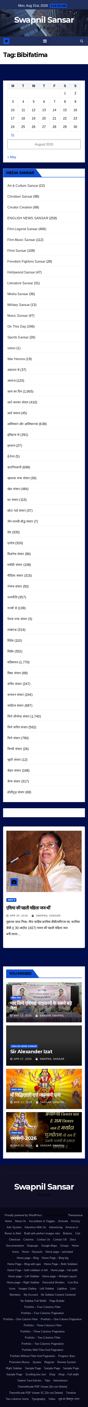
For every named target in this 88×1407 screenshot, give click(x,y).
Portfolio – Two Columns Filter (42, 1337)
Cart (77, 1233)
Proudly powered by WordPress (24, 1215)
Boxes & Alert (13, 1233)
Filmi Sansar (16, 250)
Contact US (60, 1239)
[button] (81, 41)
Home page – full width (64, 1270)
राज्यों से (12, 608)
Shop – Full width (68, 1374)
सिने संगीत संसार (17, 727)
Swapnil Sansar (44, 20)
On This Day (16, 326)
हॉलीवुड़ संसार (16, 792)
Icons (12, 1288)
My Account (31, 1294)
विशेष (10, 651)
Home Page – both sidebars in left (27, 1270)
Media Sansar (17, 294)
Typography (38, 1398)
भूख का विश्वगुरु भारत (68, 1398)
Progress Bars (66, 1356)
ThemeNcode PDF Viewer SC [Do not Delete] (36, 1392)
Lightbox (62, 1288)
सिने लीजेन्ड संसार (18, 716)
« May (11, 157)
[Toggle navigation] (45, 41)
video (11, 348)
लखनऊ (12, 629)
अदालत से (13, 370)
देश (9, 532)
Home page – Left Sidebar (23, 1276)
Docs (73, 1239)
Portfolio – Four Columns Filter (42, 1306)
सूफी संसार (14, 759)
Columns (28, 1239)
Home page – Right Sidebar (23, 1282)
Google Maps (49, 1245)
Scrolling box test (35, 1374)
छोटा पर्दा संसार (16, 510)
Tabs (47, 1380)
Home (8, 1221)
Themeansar (75, 1215)
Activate (63, 1221)
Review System (66, 1362)
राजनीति (12, 597)
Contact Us (43, 1239)
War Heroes (16, 359)
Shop (52, 1374)
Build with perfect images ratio (42, 1233)
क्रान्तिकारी (14, 467)
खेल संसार (13, 489)
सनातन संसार (15, 694)
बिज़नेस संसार (15, 554)
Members (15, 1294)
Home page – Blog (28, 1257)
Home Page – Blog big (55, 1257)
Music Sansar (17, 315)
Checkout (14, 1239)
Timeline (71, 1392)
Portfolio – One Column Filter (20, 1319)
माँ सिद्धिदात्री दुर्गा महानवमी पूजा (35, 1095)
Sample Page (33, 1368)
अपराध (11, 380)
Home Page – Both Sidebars (61, 1264)
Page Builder (56, 1300)
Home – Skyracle (32, 1251)
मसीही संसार (14, 564)
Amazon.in (71, 1227)
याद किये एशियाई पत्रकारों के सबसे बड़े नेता (41, 1005)
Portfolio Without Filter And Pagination (32, 1356)
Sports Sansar (18, 337)
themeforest (60, 1380)
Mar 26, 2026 (23, 1145)
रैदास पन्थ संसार (17, 619)
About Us (20, 1221)
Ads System (14, 1227)
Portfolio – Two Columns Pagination (42, 1343)
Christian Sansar (19, 196)
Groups (64, 1245)
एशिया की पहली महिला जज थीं (28, 908)
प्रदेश (10, 543)
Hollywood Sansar (21, 272)
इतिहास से (13, 435)
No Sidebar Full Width (33, 1300)
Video (52, 1398)
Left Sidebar (47, 1288)
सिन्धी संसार (14, 749)
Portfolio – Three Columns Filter (42, 1325)
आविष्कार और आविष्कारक (22, 424)
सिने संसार (13, 738)
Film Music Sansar (21, 240)
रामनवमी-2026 (23, 1138)
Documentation (15, 1245)
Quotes (37, 1362)
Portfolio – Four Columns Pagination (42, 1313)
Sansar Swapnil (51, 1015)
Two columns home (17, 1398)
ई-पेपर (11, 456)
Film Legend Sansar (22, 229)
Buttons (67, 1233)
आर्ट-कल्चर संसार (17, 402)
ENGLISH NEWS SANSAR (27, 218)
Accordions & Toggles (42, 1221)
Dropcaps (32, 1245)
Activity (75, 1221)
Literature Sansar (20, 283)
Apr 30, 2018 (19, 915)
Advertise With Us (35, 1227)
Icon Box (73, 1282)
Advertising (55, 1227)
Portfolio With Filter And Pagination (42, 1349)
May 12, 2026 (23, 1015)
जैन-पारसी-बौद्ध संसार (20, 521)
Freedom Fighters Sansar (26, 261)
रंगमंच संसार (14, 586)
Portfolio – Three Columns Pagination (42, 1331)
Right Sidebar (14, 1368)
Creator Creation (19, 207)
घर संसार (12, 499)
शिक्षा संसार (14, 673)
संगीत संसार (14, 684)
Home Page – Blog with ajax (24, 1264)
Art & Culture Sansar (22, 185)
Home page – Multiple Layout (59, 1276)
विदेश (10, 640)
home (15, 1251)
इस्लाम (11, 445)
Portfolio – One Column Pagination (61, 1319)
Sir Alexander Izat (31, 1051)
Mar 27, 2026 (23, 1102)
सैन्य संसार (13, 781)
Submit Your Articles (29, 1380)
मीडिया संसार (15, 575)
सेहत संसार (14, 770)
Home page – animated (59, 1251)
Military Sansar (18, 305)
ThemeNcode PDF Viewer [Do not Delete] (42, 1386)
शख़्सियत (12, 662)
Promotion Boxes (19, 1362)
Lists (73, 1288)
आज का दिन (14, 391)
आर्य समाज (13, 413)
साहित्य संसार (15, 705)
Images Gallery (28, 1288)
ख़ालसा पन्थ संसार (18, 478)
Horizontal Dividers (53, 1282)
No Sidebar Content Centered (58, 1294)
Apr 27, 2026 (23, 1059)
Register (49, 1362)
